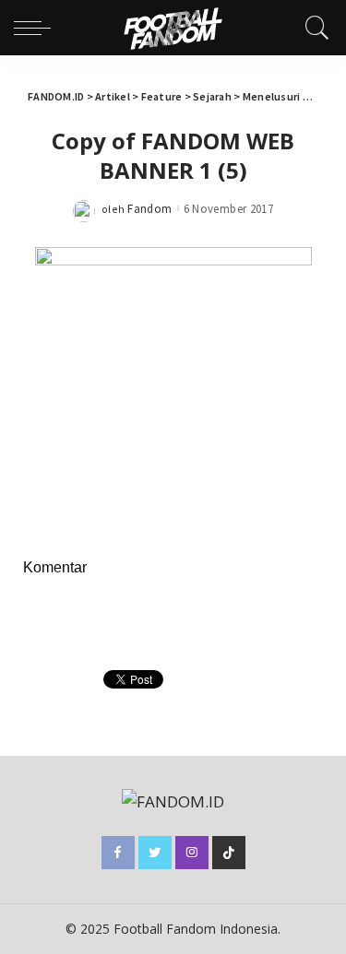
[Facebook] (118, 852)
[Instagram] (192, 852)
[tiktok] (228, 852)
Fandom (149, 209)
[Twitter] (155, 852)
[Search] (312, 27)
